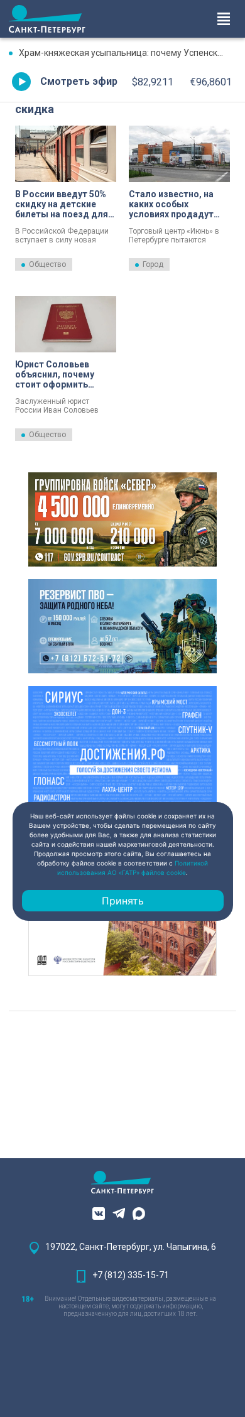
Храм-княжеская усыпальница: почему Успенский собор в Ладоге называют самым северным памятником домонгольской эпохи (127, 53)
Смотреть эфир (78, 81)
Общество (47, 264)
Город (153, 264)
